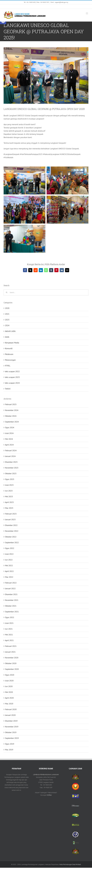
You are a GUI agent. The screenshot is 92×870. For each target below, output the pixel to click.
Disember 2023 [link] (11, 462)
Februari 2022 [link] (11, 583)
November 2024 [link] (11, 410)
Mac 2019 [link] (9, 749)
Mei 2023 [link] (9, 496)
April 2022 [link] (9, 571)
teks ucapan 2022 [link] (12, 371)
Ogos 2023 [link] (9, 479)
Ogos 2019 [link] (9, 744)
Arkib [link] (7, 337)
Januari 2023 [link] (10, 519)
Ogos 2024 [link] (9, 427)
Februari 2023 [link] (11, 514)
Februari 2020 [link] (11, 709)
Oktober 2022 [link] (10, 537)
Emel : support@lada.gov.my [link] (59, 2)
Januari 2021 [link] (10, 652)
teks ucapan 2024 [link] (12, 383)
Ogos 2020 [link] (9, 675)
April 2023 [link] (9, 502)
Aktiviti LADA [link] (10, 331)
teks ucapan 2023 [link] (12, 377)
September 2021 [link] (12, 611)
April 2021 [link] (9, 640)
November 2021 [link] (11, 600)
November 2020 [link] (11, 657)
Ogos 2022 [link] (9, 548)
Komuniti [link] (8, 348)
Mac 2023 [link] (9, 508)
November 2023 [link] (11, 468)
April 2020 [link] (9, 698)
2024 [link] (7, 325)
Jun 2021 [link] (9, 629)
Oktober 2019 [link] (10, 732)
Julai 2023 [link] (9, 485)
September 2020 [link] (12, 669)
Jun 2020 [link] (9, 686)
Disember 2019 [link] (11, 721)
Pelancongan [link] (10, 360)
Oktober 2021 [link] (10, 606)
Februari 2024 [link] (11, 450)
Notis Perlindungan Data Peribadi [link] (70, 864)
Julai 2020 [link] (9, 680)
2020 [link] (7, 308)
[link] (27, 6)
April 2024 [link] (9, 445)
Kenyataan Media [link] (12, 342)
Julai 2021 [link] (9, 623)
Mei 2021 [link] (9, 634)
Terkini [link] (7, 388)
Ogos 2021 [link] (9, 617)
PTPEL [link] (7, 365)
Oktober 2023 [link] (10, 473)
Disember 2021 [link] (11, 594)
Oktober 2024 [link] (10, 416)
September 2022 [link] (12, 542)
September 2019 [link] (12, 738)
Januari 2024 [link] (10, 456)
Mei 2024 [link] (9, 439)
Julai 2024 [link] (9, 433)
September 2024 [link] (12, 422)
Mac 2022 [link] (9, 577)
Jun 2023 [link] (9, 491)
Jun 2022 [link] (9, 560)
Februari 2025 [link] (11, 404)
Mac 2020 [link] (9, 703)
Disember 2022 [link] (11, 525)
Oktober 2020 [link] (10, 663)
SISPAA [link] (49, 795)
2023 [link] (7, 319)
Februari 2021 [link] (11, 646)
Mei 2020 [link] (9, 692)
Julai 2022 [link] (9, 554)
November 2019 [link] (11, 726)
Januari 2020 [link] (10, 715)
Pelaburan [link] (9, 354)
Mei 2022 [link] (9, 565)
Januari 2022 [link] (10, 588)
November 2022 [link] (11, 531)
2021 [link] (7, 314)
